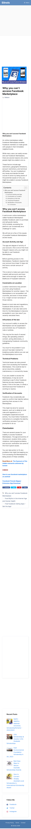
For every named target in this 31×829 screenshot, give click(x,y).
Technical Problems (13, 200)
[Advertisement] (15, 20)
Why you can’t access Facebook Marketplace (15, 191)
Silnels (6, 2)
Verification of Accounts (15, 202)
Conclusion (13, 204)
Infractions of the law (14, 198)
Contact (23, 822)
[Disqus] (15, 657)
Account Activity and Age (14, 194)
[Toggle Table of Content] (25, 187)
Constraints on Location (15, 196)
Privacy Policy (10, 822)
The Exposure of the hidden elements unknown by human (14, 463)
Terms (17, 822)
